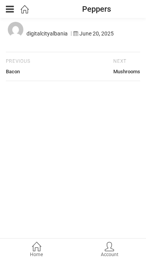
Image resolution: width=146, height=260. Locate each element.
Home (36, 254)
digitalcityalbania (47, 33)
